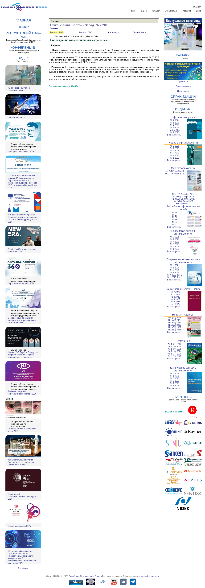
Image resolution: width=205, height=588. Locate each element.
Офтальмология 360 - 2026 (21, 283)
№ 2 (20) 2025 (174, 346)
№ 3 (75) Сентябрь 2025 (183, 199)
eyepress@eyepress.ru (149, 576)
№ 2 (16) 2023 (174, 356)
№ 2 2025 (174, 132)
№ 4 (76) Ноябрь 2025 (183, 196)
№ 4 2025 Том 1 (174, 277)
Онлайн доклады (16, 117)
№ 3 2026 (174, 268)
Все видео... (23, 568)
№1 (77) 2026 (174, 318)
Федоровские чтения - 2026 (21, 151)
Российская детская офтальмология (183, 232)
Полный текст (139, 32)
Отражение (183, 341)
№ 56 (174, 217)
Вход (198, 11)
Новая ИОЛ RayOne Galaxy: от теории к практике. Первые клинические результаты (23, 354)
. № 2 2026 (174, 292)
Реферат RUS (56, 32)
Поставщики (183, 91)
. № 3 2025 (174, 299)
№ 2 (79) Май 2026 (175, 171)
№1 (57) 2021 (174, 330)
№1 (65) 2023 (174, 325)
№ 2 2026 (174, 120)
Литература (113, 32)
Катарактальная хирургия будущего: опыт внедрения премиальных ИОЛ (21, 462)
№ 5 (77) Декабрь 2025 (183, 194)
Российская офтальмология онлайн (183, 208)
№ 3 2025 (174, 127)
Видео (144, 11)
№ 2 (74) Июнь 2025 (183, 201)
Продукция (183, 81)
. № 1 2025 (174, 304)
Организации (171, 11)
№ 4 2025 (174, 125)
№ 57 (174, 215)
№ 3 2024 (174, 385)
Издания (187, 11)
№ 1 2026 (174, 123)
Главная (197, 7)
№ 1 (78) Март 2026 (174, 174)
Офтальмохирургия (183, 117)
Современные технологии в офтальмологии (183, 261)
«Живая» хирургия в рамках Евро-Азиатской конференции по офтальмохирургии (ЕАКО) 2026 (22, 218)
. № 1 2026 (174, 294)
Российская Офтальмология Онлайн (85, 576)
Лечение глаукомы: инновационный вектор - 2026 (22, 392)
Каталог (156, 11)
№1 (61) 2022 (174, 327)
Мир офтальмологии (183, 168)
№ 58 (174, 212)
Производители (183, 86)
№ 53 (174, 224)
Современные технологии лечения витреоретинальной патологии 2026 (22, 320)
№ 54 (174, 222)
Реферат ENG (85, 32)
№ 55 (174, 219)
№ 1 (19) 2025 (174, 349)
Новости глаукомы (183, 314)
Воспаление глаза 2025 (19, 526)
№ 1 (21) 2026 (174, 344)
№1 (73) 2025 (174, 320)
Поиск (132, 11)
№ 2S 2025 (174, 130)
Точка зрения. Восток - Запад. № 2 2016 (79, 25)
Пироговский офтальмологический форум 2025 (22, 496)
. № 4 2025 (174, 297)
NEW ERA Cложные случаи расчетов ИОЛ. (21, 250)
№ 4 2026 (174, 265)
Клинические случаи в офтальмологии (19, 89)
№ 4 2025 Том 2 (174, 275)
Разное (54, 28)
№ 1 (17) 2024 (174, 354)
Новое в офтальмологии (183, 142)
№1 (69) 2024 (174, 322)
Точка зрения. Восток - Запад (183, 289)
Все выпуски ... (174, 135)
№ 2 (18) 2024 (174, 351)
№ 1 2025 (174, 158)
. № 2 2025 (174, 301)
